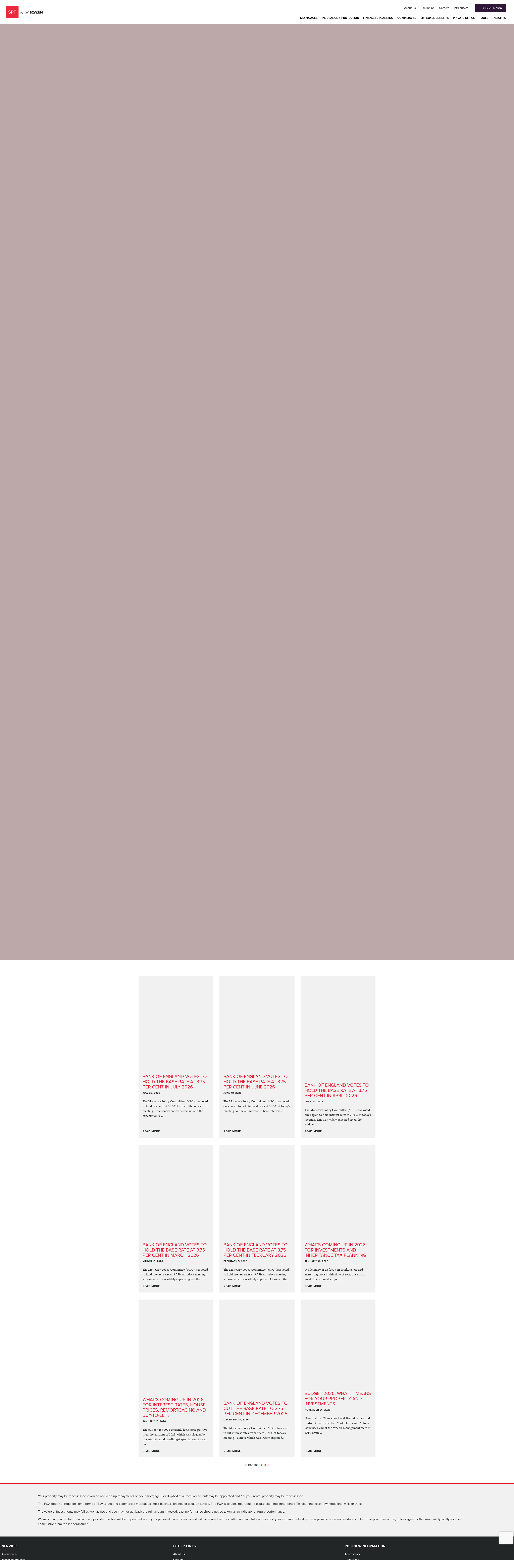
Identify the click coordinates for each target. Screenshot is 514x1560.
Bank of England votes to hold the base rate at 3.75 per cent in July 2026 (175, 1081)
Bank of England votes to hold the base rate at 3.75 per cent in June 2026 (255, 1081)
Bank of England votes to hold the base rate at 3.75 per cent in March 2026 (175, 1250)
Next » (265, 1464)
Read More (151, 1131)
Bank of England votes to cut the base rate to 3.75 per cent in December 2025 (255, 1408)
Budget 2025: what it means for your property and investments (338, 1398)
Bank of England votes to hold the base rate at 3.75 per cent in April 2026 (337, 1090)
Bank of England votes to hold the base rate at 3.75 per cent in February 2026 (255, 1250)
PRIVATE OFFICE (464, 18)
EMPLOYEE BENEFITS (434, 18)
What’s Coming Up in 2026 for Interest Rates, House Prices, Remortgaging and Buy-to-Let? (174, 1407)
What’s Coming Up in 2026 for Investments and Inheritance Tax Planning (335, 1250)
